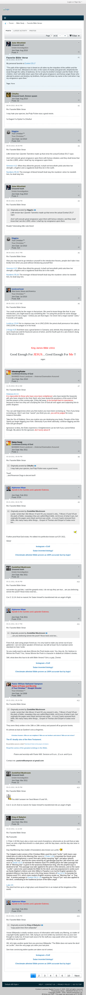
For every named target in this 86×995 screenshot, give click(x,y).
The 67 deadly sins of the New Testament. (23, 739)
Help (41, 984)
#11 (78, 624)
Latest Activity (20, 31)
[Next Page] (65, 35)
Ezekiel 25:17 (30, 63)
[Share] (78, 52)
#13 (78, 787)
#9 (79, 502)
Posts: (14, 52)
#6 (79, 304)
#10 (78, 582)
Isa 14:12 (61, 873)
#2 (79, 106)
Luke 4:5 (9, 885)
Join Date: (16, 50)
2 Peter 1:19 (49, 856)
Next (77, 975)
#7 (79, 386)
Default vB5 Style (11, 984)
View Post (35, 210)
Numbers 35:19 (12, 172)
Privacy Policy (64, 984)
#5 (79, 253)
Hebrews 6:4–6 (12, 394)
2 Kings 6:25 (11, 330)
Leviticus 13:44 (12, 323)
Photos (32, 31)
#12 (78, 700)
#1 (79, 57)
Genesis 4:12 (11, 166)
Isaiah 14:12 (17, 863)
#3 (79, 146)
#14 (78, 829)
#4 (79, 201)
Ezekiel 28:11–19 (34, 877)
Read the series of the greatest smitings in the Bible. (26, 748)
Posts (8, 31)
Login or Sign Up (74, 2)
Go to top (77, 984)
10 (68, 975)
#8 (79, 457)
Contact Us (50, 984)
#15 (78, 916)
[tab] (8, 31)
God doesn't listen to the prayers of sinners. (37, 744)
